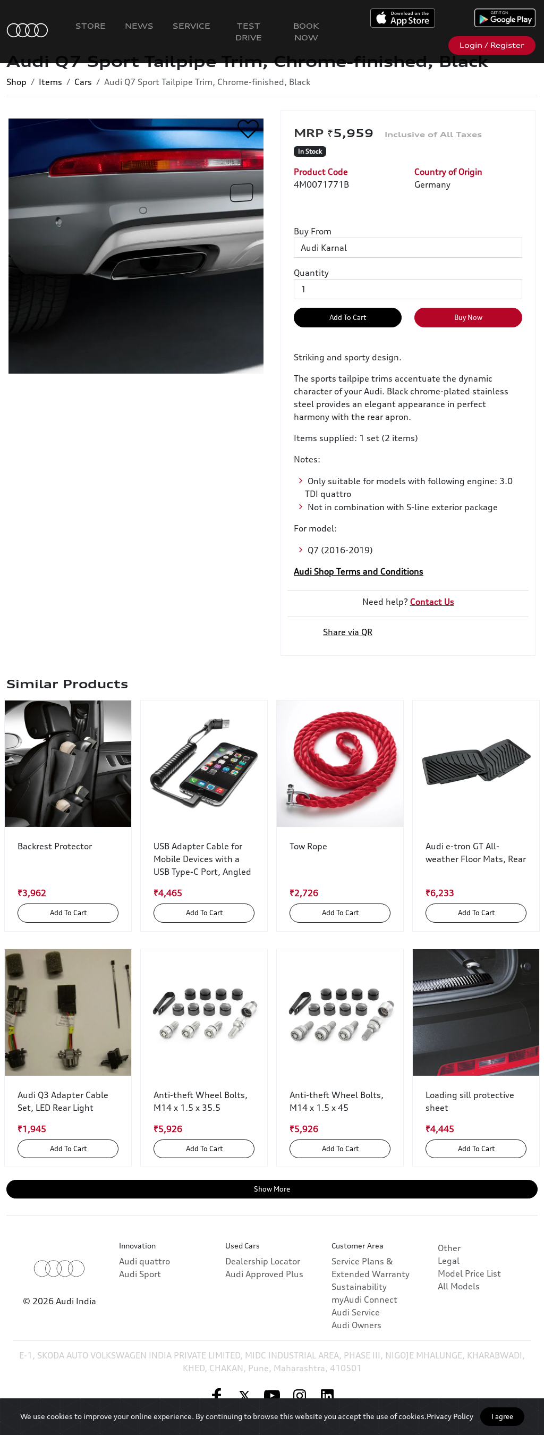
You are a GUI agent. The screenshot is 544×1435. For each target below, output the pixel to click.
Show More (272, 1189)
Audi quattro (144, 1261)
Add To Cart (347, 317)
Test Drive (248, 31)
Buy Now (468, 317)
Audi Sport (140, 1274)
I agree (502, 1416)
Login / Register (492, 45)
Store (90, 25)
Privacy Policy (450, 1416)
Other (449, 1248)
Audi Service (356, 1312)
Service (191, 25)
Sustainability (359, 1286)
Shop (16, 82)
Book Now (306, 31)
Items (50, 82)
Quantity (311, 272)
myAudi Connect (364, 1299)
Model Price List (469, 1273)
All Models (459, 1286)
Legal (449, 1260)
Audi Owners (356, 1325)
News (139, 25)
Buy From (313, 231)
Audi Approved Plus (264, 1274)
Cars (83, 82)
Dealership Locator (262, 1261)
